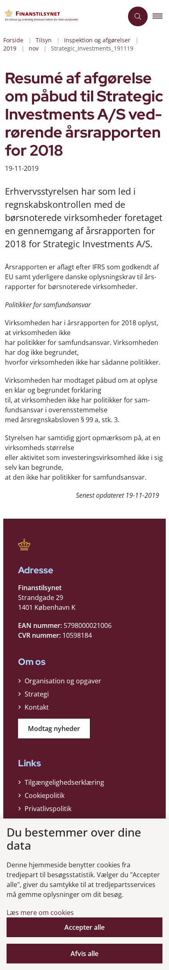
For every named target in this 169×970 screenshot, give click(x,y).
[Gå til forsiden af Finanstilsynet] (61, 16)
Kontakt (37, 707)
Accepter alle (84, 927)
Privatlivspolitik (48, 808)
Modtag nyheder (54, 728)
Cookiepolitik (44, 795)
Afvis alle (84, 953)
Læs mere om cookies (40, 912)
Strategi (37, 694)
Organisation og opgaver (63, 680)
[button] (161, 16)
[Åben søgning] (138, 16)
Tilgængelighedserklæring (64, 782)
